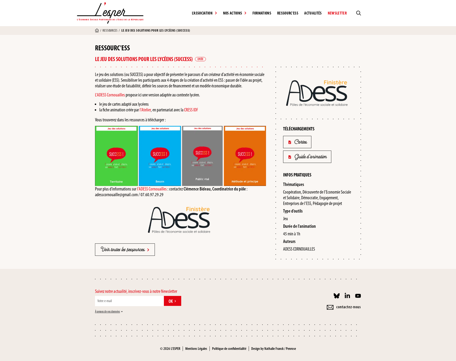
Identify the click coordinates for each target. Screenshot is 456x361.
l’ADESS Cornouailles (152, 189)
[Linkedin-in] (347, 296)
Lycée (200, 59)
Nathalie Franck (274, 348)
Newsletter (337, 13)
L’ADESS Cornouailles (110, 95)
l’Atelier (145, 110)
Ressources (110, 30)
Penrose (291, 348)
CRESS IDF (191, 110)
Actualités (313, 13)
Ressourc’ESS (287, 13)
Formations (261, 13)
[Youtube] (358, 296)
